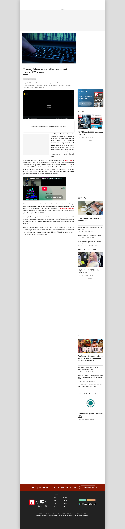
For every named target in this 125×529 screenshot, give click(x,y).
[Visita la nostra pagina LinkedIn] (41, 506)
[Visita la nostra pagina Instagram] (39, 506)
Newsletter (91, 500)
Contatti (51, 519)
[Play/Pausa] (25, 118)
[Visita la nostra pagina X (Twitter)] (43, 506)
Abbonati (82, 500)
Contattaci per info (88, 487)
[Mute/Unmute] (29, 118)
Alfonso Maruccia (28, 76)
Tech (64, 506)
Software (65, 500)
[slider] (34, 118)
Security (26, 66)
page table (68, 160)
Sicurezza (27, 79)
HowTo (55, 506)
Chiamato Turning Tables (66, 208)
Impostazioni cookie (71, 519)
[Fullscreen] (71, 118)
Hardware (65, 497)
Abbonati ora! (85, 103)
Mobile (55, 500)
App (55, 503)
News (55, 497)
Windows (33, 79)
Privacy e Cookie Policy (60, 519)
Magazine (56, 509)
